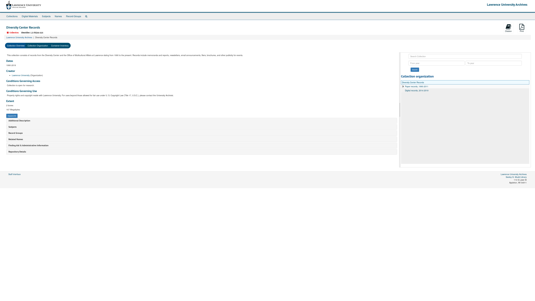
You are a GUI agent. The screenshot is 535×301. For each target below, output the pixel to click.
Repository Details (17, 151)
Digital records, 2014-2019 (416, 90)
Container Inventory (60, 45)
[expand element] (403, 86)
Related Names (15, 139)
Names (58, 16)
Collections (12, 16)
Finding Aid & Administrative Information (28, 145)
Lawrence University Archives (507, 4)
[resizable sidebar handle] (399, 110)
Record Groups (73, 16)
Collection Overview (16, 45)
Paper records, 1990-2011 (416, 86)
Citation (508, 31)
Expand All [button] (12, 116)
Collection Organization (38, 45)
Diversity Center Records (413, 82)
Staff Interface (14, 174)
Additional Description (19, 120)
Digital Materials (30, 16)
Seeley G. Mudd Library (516, 177)
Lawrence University (21, 75)
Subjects (46, 16)
